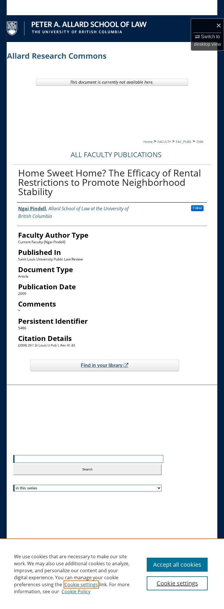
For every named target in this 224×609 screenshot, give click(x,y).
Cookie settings (81, 584)
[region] (112, 573)
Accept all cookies (177, 564)
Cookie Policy (76, 591)
